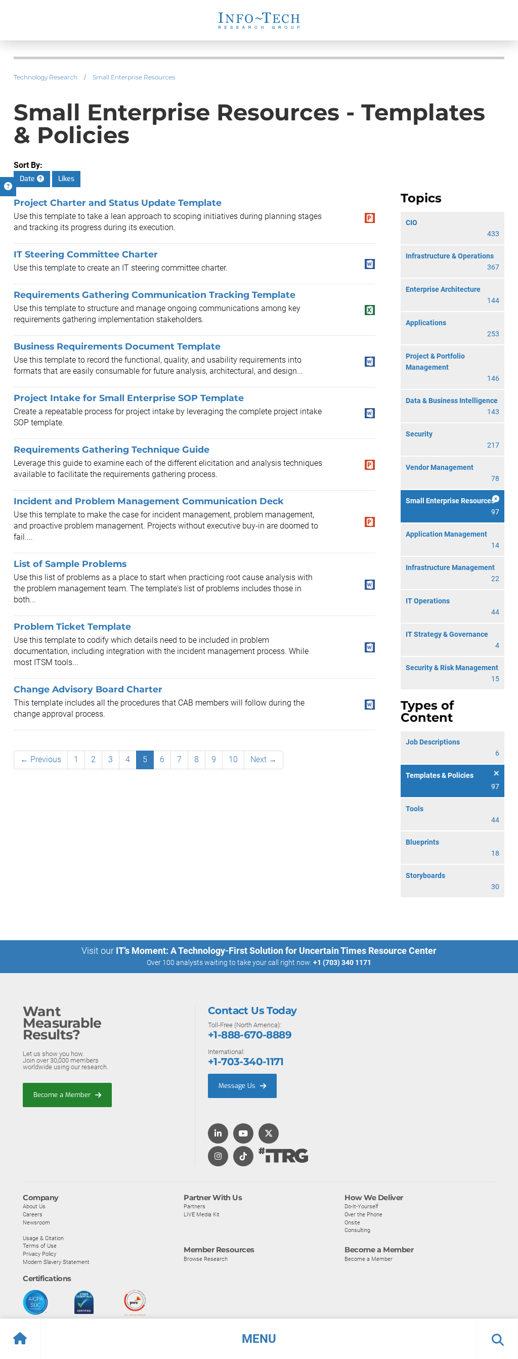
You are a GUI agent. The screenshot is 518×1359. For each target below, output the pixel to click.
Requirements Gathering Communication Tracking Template (154, 294)
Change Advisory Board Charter (88, 689)
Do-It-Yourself (361, 1206)
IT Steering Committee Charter (86, 254)
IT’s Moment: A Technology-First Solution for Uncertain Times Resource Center (276, 950)
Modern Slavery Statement (56, 1261)
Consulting (357, 1230)
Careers (32, 1214)
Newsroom (36, 1222)
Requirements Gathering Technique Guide (111, 449)
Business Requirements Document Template (117, 346)
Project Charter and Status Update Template (118, 202)
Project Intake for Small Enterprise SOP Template (129, 397)
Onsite (352, 1222)
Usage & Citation (43, 1238)
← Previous (40, 759)
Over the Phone (363, 1214)
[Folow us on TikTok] (243, 1157)
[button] (259, 1339)
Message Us (238, 1085)
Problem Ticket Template (72, 626)
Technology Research (45, 77)
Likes (66, 179)
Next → (263, 759)
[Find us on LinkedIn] (218, 1134)
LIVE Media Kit (202, 1214)
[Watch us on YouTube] (243, 1134)
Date (28, 179)
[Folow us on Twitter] (269, 1134)
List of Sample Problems (70, 563)
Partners (194, 1206)
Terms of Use (40, 1245)
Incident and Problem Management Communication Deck (149, 501)
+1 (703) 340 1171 (342, 962)
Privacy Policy (39, 1253)
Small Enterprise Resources (134, 77)
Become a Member (63, 1094)
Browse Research (206, 1258)
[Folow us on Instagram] (218, 1157)
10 (233, 759)
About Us (34, 1206)
